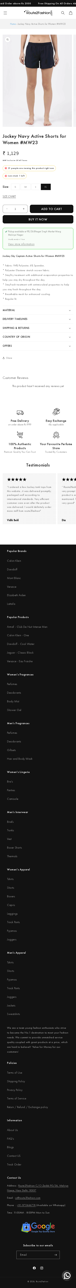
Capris (11, 905)
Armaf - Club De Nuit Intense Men (27, 627)
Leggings (12, 913)
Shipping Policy (16, 1081)
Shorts (10, 888)
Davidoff (12, 569)
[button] (63, 13)
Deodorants (14, 693)
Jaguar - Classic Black (20, 652)
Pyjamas (12, 931)
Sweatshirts (13, 1014)
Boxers (11, 896)
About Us (12, 1130)
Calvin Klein (14, 561)
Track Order (14, 1164)
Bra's (10, 781)
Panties (11, 790)
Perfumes (12, 684)
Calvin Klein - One (18, 635)
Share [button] (9, 357)
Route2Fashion (42, 1281)
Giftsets (11, 750)
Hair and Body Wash (20, 759)
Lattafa (11, 604)
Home (13, 23)
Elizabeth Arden (16, 595)
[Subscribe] (56, 1255)
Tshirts (10, 879)
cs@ (17, 1198)
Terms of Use (14, 1072)
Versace (11, 587)
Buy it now (38, 219)
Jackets (11, 1005)
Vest (9, 839)
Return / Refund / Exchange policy (27, 1107)
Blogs (10, 1147)
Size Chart (9, 196)
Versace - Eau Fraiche (20, 661)
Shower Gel (14, 710)
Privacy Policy (14, 1090)
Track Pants (13, 922)
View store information (21, 244)
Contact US (14, 1156)
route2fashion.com (29, 1198)
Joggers (11, 939)
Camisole (12, 799)
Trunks (10, 830)
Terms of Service (16, 1098)
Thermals (12, 856)
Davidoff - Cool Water (20, 644)
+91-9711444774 (26, 1205)
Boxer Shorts (14, 847)
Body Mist (13, 701)
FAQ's (10, 1139)
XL (46, 186)
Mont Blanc (14, 578)
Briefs (10, 822)
